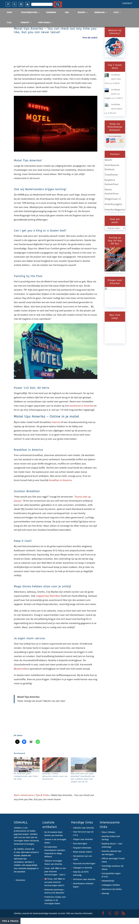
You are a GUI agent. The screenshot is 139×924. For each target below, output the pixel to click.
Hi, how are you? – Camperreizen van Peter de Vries (26, 776)
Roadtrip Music (109, 843)
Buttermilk (20, 668)
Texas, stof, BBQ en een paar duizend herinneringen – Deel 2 (55, 871)
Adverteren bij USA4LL (112, 889)
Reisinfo (81, 12)
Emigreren (51, 12)
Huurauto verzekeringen (84, 863)
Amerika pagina (113, 204)
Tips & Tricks (42, 795)
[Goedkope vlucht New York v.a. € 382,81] (107, 76)
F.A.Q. (9, 22)
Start (9, 12)
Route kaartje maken (82, 851)
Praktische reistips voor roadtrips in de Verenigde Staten (55, 900)
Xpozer (108, 159)
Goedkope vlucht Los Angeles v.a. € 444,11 (114, 93)
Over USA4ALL (44, 22)
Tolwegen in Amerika (82, 867)
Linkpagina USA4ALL (111, 885)
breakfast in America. (60, 480)
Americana (99, 12)
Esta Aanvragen (80, 843)
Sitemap (105, 893)
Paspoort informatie (82, 847)
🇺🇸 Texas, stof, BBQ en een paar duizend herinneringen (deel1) (54, 882)
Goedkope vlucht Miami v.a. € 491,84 (113, 108)
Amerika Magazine (115, 209)
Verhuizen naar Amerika (84, 879)
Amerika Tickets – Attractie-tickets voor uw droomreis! (54, 776)
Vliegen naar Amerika (83, 839)
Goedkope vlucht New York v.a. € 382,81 (113, 79)
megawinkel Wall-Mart (48, 595)
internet (55, 422)
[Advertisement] (63, 54)
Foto (116, 12)
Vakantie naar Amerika (83, 827)
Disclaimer (20, 880)
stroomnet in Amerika (81, 405)
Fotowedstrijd (108, 880)
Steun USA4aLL (108, 832)
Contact (127, 3)
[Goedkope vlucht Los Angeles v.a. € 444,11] (107, 91)
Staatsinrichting (29, 12)
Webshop (24, 22)
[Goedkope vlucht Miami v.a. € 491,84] (107, 106)
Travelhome (111, 174)
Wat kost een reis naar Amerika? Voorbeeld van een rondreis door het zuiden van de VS (83, 777)
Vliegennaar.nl (113, 198)
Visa (67, 12)
